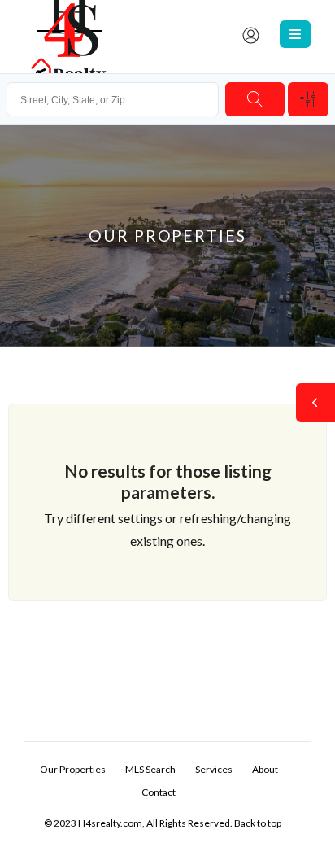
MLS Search (150, 769)
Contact (158, 792)
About (265, 769)
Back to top (257, 823)
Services (214, 769)
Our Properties (73, 769)
